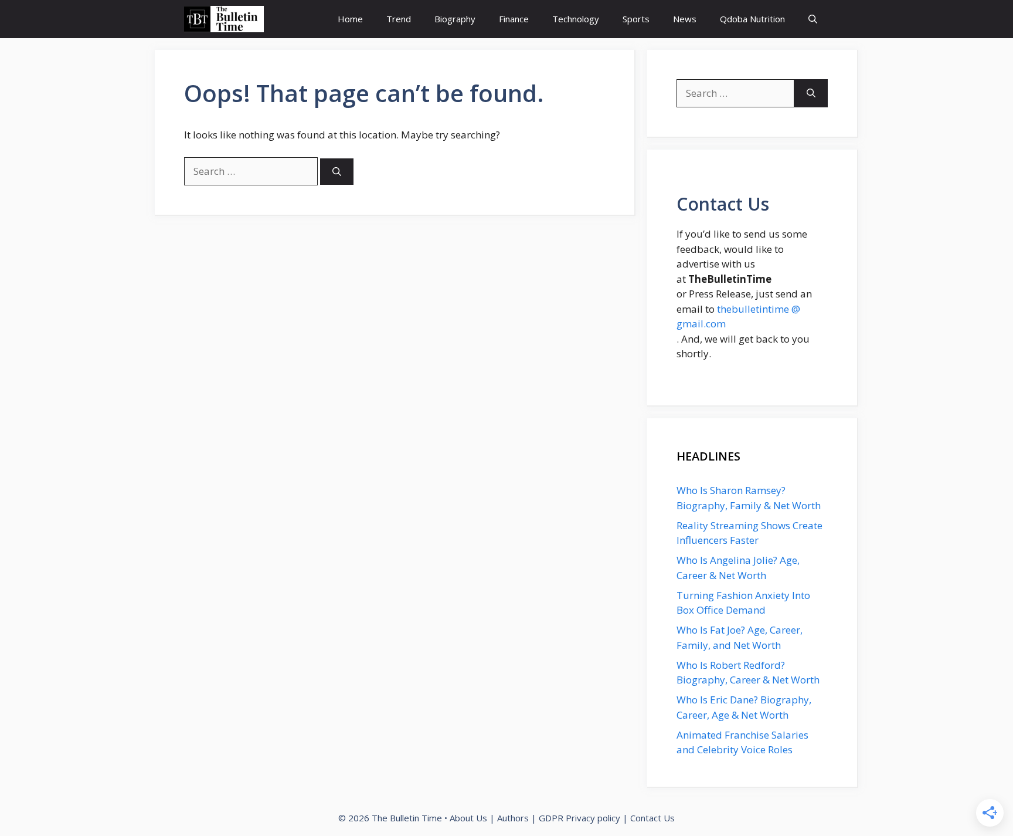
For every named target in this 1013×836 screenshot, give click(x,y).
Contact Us (652, 818)
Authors (513, 818)
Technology (575, 19)
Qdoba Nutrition (752, 19)
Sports (636, 19)
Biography (454, 19)
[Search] (336, 171)
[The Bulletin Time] (224, 19)
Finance (514, 19)
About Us (468, 818)
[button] (813, 19)
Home (350, 19)
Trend (398, 19)
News (684, 19)
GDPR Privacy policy (579, 818)
